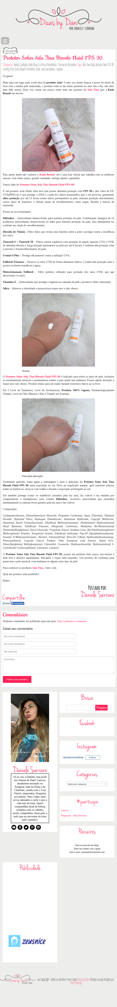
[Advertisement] (30, 902)
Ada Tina (93, 89)
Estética (43, 65)
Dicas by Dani (83, 979)
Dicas (36, 65)
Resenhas (72, 65)
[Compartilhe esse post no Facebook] (17, 603)
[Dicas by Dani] (58, 18)
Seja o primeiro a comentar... (72, 621)
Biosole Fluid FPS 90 (104, 65)
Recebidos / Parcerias (57, 65)
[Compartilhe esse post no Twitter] (6, 603)
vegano (59, 69)
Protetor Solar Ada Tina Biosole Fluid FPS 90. (53, 58)
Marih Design (76, 983)
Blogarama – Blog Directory (74, 815)
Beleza (17, 65)
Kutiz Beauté (20, 69)
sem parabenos (48, 69)
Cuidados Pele (26, 65)
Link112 (65, 810)
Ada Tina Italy (88, 65)
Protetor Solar (33, 69)
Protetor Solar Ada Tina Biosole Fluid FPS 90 (47, 184)
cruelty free (8, 69)
